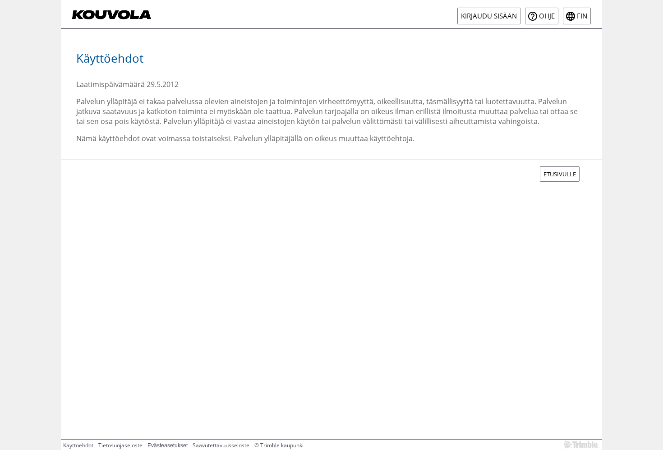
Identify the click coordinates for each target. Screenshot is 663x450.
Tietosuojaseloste (120, 445)
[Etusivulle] (112, 14)
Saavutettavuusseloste (221, 445)
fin (582, 16)
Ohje (547, 16)
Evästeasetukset (167, 445)
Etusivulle (559, 174)
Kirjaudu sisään (489, 16)
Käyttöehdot (78, 445)
